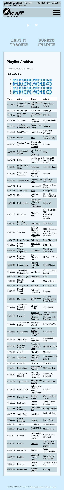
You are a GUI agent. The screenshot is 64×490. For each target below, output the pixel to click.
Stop (33, 138)
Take (33, 191)
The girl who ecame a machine (36, 144)
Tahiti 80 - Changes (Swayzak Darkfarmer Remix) (35, 232)
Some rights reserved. (37, 487)
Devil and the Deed (35, 120)
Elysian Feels (34, 307)
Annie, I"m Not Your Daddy (35, 357)
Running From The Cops (35, 265)
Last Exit (35, 414)
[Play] (28, 25)
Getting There (34, 397)
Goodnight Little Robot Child (36, 346)
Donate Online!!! (46, 42)
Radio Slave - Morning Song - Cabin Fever (36, 203)
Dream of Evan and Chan (35, 457)
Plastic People (34, 464)
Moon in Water (34, 469)
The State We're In (35, 324)
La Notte (34, 363)
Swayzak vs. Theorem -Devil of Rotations (36, 315)
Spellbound (35, 272)
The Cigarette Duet (35, 257)
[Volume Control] (36, 25)
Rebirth (34, 281)
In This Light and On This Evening (36, 160)
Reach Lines (36, 132)
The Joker (35, 285)
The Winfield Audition (36, 368)
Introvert (34, 420)
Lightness (35, 167)
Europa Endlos (34, 403)
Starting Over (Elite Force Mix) (35, 374)
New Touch (35, 276)
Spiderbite (35, 240)
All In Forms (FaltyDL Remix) (36, 435)
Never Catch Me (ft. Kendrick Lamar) (36, 331)
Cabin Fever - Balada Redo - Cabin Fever (36, 389)
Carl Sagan (35, 223)
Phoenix (34, 444)
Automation (12, 69)
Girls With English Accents (35, 173)
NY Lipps (35, 424)
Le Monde (35, 250)
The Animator (35, 339)
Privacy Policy (51, 487)
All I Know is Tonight (36, 381)
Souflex (34, 450)
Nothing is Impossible (35, 291)
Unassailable (36, 186)
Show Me (35, 352)
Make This (35, 110)
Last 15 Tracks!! (19, 42)
